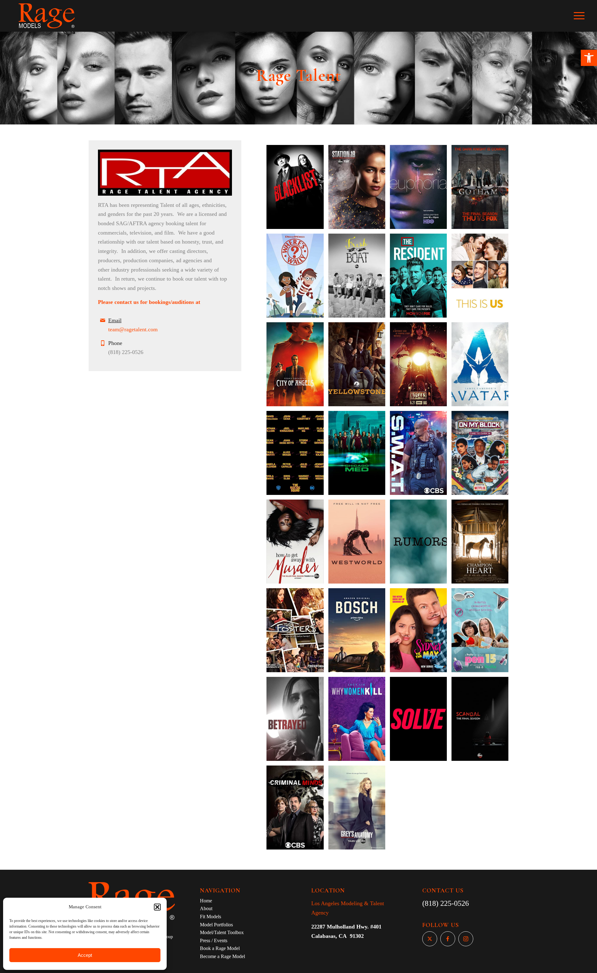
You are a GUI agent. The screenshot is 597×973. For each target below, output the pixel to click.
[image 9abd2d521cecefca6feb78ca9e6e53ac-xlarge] (359, 721)
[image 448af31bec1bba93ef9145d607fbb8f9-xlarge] (297, 721)
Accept (85, 955)
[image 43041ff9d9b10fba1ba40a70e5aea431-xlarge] (297, 544)
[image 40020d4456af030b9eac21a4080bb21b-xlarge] (359, 278)
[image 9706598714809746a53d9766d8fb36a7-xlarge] (420, 189)
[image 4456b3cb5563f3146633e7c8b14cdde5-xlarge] (297, 632)
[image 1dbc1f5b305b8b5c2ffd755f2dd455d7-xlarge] (420, 455)
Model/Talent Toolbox (222, 932)
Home (206, 900)
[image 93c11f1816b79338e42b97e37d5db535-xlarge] (359, 632)
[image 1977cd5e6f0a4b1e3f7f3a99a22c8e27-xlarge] (297, 366)
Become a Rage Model (222, 956)
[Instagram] (465, 938)
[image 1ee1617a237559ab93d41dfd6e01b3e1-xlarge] (420, 366)
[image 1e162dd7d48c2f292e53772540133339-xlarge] (359, 544)
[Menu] (583, 15)
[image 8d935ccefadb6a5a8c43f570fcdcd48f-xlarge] (359, 366)
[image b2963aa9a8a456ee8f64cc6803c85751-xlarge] (420, 632)
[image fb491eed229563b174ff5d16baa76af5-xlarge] (482, 278)
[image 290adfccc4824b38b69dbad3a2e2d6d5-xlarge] (420, 544)
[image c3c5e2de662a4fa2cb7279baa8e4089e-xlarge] (359, 189)
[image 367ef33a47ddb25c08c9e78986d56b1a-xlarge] (482, 189)
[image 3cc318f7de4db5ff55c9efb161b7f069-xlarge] (482, 544)
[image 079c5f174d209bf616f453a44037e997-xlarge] (359, 455)
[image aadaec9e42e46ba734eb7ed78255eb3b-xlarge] (482, 632)
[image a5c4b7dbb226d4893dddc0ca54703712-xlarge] (482, 366)
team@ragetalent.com (133, 329)
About (206, 908)
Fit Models (210, 916)
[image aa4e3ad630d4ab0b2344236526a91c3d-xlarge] (297, 810)
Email (115, 320)
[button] (589, 58)
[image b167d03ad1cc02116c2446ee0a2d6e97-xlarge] (359, 810)
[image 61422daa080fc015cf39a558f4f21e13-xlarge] (297, 455)
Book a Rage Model (220, 948)
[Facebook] (447, 938)
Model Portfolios (216, 924)
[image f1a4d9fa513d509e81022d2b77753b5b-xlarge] (420, 721)
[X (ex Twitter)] (429, 938)
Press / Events (213, 940)
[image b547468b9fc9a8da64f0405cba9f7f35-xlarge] (482, 721)
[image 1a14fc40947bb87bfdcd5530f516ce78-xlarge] (297, 278)
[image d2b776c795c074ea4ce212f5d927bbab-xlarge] (420, 278)
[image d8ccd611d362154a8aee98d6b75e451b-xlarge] (482, 455)
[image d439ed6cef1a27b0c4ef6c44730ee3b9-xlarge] (297, 189)
